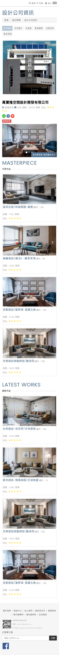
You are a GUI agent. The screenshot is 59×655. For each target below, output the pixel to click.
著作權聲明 (18, 614)
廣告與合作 (40, 611)
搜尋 (33, 3)
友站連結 (43, 614)
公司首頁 (7, 28)
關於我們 (7, 611)
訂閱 (53, 638)
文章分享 (50, 28)
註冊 (40, 3)
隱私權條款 (31, 614)
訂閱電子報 (7, 632)
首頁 (6, 20)
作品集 (29, 28)
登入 (49, 3)
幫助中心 (18, 611)
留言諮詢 (8, 34)
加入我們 (28, 611)
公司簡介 (18, 28)
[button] (6, 140)
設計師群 (16, 20)
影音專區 (39, 28)
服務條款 (52, 611)
